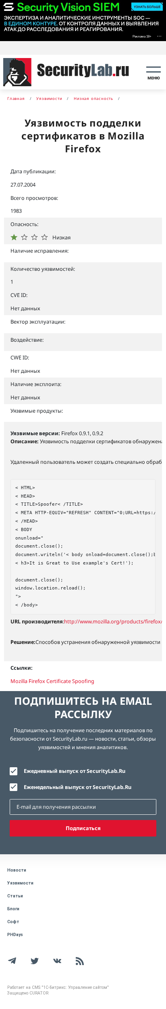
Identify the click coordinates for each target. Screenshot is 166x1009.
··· (159, 36)
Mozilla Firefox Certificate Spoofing (52, 681)
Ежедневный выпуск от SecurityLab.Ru (74, 770)
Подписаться (83, 828)
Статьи (15, 896)
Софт (13, 921)
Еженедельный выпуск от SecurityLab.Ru (77, 787)
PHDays (15, 934)
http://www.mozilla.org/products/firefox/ (113, 621)
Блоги (13, 908)
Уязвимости (20, 883)
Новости (16, 870)
